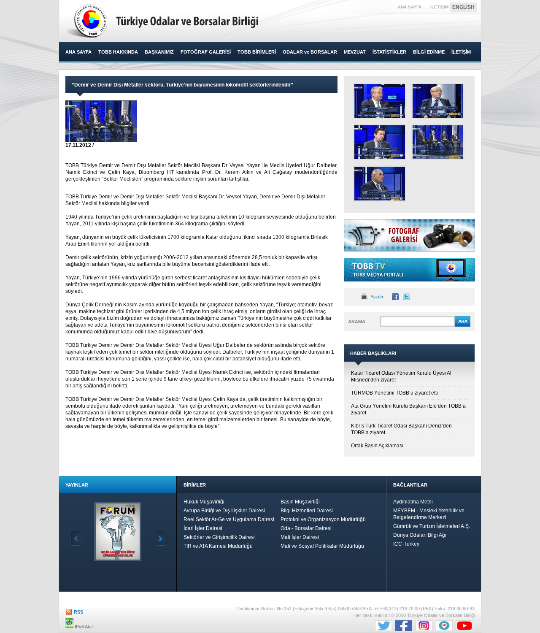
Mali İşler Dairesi (300, 537)
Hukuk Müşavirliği (204, 502)
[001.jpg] (437, 142)
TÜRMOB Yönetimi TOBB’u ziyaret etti (394, 393)
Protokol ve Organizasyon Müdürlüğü (323, 519)
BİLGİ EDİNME (429, 51)
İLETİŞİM (439, 7)
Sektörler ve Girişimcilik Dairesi (219, 537)
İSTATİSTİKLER (389, 51)
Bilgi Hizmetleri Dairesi (307, 511)
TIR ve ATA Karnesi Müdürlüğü (218, 546)
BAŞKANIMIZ (159, 51)
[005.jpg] (379, 183)
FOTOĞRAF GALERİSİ (206, 51)
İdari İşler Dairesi (203, 528)
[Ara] (462, 325)
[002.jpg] (437, 101)
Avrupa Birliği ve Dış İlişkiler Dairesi (224, 511)
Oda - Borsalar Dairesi (306, 528)
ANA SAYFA (409, 7)
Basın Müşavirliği (300, 502)
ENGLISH (463, 7)
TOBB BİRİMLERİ (257, 51)
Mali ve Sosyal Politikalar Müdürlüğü (322, 546)
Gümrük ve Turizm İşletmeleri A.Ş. (431, 526)
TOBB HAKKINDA (118, 51)
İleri (160, 538)
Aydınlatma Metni (413, 502)
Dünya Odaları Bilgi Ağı (419, 535)
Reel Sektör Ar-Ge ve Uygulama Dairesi (229, 519)
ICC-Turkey (406, 544)
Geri (76, 538)
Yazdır (376, 296)
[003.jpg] (379, 142)
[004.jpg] (379, 101)
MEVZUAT (355, 51)
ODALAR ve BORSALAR (310, 51)
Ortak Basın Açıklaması (377, 446)
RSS (78, 611)
